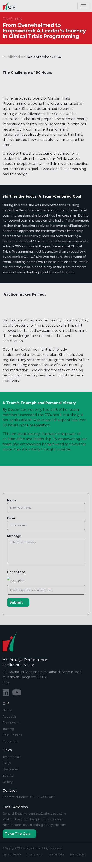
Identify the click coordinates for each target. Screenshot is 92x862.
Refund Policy (56, 854)
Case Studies (12, 735)
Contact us (11, 741)
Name (11, 500)
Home (7, 710)
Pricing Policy (78, 854)
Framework (11, 723)
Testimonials (12, 757)
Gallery (8, 782)
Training (8, 729)
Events (8, 775)
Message (14, 536)
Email (11, 518)
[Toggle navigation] (83, 6)
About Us (9, 716)
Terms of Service (12, 854)
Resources (10, 769)
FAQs (7, 763)
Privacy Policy (35, 854)
